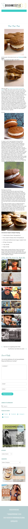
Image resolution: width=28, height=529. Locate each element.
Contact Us (16, 17)
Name (4, 383)
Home (5, 13)
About (10, 13)
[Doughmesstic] (14, 8)
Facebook (13, 414)
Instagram (21, 414)
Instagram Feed (16, 15)
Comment (5, 366)
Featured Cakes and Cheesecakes (14, 19)
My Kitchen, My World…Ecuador (16, 348)
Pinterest (6, 417)
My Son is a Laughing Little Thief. (12, 346)
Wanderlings (7, 17)
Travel (8, 15)
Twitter (6, 414)
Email (4, 389)
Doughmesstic (13, 514)
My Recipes (19, 13)
